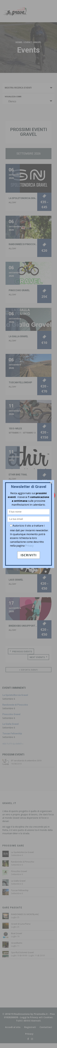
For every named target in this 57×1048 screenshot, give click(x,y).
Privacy (29, 545)
